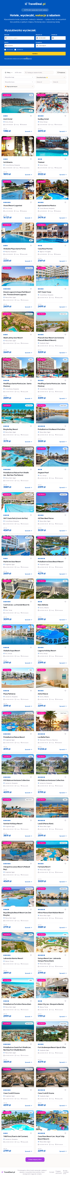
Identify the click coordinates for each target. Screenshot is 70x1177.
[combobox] (51, 77)
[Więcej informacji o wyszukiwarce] (31, 58)
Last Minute (20, 49)
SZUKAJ (35, 54)
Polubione (62, 72)
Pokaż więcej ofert (35, 1159)
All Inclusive (10, 49)
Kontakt (51, 1172)
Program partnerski (59, 1172)
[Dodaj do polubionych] (31, 115)
